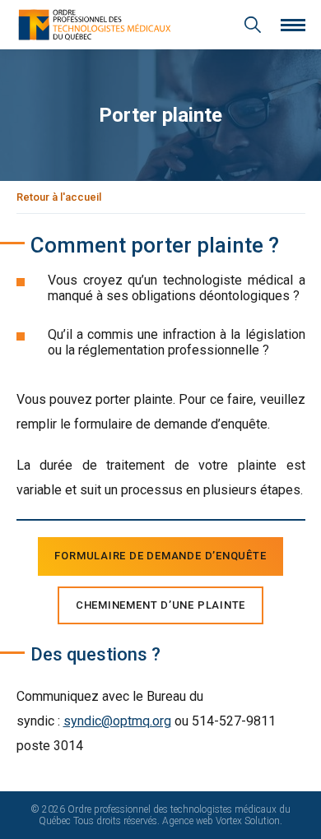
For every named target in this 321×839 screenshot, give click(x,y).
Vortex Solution (248, 821)
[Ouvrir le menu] (293, 25)
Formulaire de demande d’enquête (160, 555)
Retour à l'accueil (58, 197)
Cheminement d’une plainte (161, 605)
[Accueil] (94, 24)
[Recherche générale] (252, 24)
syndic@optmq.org (117, 721)
